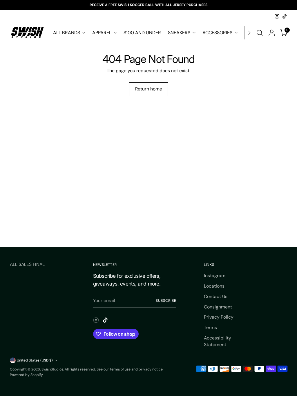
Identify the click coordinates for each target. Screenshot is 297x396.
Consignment (218, 307)
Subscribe (166, 300)
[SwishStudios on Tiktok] (284, 16)
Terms (210, 327)
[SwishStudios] (27, 33)
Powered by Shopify (26, 375)
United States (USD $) (35, 360)
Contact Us (215, 296)
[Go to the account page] (272, 33)
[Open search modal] (259, 33)
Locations (214, 286)
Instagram (214, 276)
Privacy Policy (218, 317)
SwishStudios (52, 369)
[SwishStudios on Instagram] (277, 16)
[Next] (249, 32)
